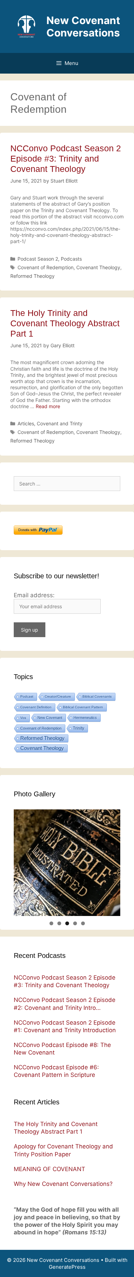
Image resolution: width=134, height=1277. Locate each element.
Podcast (26, 696)
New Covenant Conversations (83, 26)
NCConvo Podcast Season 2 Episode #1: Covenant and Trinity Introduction (65, 1026)
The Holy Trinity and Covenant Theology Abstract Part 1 (65, 323)
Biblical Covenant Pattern (83, 707)
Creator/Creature (58, 696)
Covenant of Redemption (46, 267)
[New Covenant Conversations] (26, 26)
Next (112, 914)
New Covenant (49, 718)
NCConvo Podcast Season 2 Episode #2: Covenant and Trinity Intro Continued (64, 1003)
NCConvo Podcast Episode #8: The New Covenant (62, 1048)
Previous (22, 914)
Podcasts (71, 259)
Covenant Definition (36, 707)
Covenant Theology (98, 267)
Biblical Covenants (97, 696)
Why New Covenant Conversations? (63, 1183)
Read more (48, 406)
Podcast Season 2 (38, 259)
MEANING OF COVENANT (49, 1169)
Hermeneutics (85, 718)
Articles (26, 423)
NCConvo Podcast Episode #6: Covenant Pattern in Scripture (56, 1071)
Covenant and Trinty (59, 423)
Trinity (78, 728)
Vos (23, 718)
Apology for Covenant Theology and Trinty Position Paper (63, 1150)
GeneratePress (67, 1267)
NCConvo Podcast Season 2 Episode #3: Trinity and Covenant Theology (65, 158)
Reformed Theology (32, 276)
